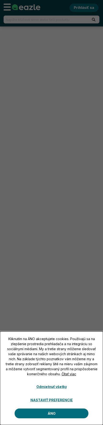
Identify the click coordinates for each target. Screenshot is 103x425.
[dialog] (51, 378)
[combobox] (44, 19)
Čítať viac (69, 374)
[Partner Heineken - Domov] (26, 7)
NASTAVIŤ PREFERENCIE (51, 400)
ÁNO (52, 413)
